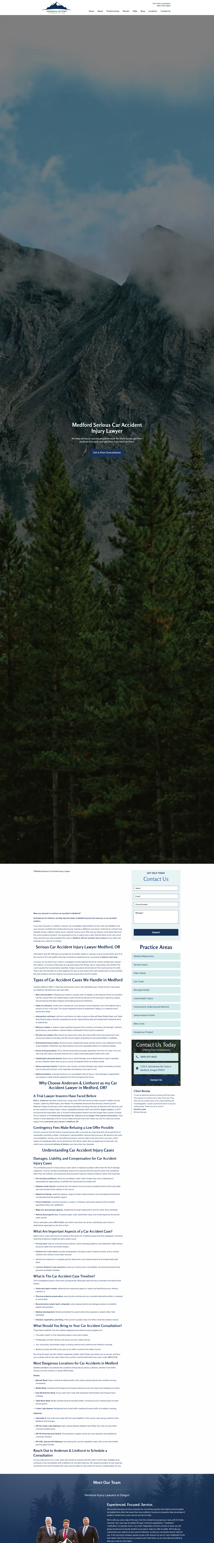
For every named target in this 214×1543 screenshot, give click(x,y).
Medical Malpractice (144, 956)
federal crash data (109, 957)
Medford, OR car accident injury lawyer (89, 938)
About (100, 11)
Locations (152, 11)
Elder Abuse (140, 973)
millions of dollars (61, 1144)
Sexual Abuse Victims (144, 1015)
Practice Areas (113, 11)
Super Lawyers (107, 1109)
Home (91, 11)
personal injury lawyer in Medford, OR (61, 1122)
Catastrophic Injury (143, 998)
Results (126, 11)
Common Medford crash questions (51, 1267)
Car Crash (139, 981)
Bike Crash (139, 1023)
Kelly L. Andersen (40, 1100)
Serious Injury (141, 964)
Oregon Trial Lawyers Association (103, 1116)
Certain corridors (40, 1368)
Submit (156, 932)
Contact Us (165, 11)
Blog (143, 11)
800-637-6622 (163, 6)
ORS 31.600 (58, 1222)
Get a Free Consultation (107, 452)
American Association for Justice (66, 1116)
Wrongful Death (141, 990)
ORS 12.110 (112, 1357)
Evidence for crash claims (47, 1252)
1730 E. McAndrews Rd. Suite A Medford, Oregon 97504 (155, 1068)
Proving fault (41, 1244)
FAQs (135, 11)
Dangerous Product (143, 1032)
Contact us (112, 1460)
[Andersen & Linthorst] (57, 7)
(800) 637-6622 (148, 1057)
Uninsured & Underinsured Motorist (151, 1007)
